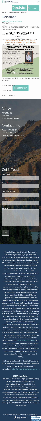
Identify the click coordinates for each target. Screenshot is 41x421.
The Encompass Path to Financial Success (19, 39)
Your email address (16, 191)
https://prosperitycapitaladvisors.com (25, 369)
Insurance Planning (25, 68)
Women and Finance (30, 54)
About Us (5, 22)
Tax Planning (7, 68)
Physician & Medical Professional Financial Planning (20, 79)
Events (12, 95)
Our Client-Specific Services (14, 73)
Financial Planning (10, 54)
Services (5, 49)
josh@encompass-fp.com (16, 135)
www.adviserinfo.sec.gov (26, 340)
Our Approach (8, 17)
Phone (12, 183)
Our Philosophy (8, 34)
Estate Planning (8, 85)
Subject (12, 200)
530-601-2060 (13, 130)
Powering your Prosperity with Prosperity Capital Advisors (20, 28)
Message (12, 208)
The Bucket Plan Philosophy (14, 44)
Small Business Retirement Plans (16, 64)
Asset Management (10, 59)
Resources (6, 90)
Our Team (23, 34)
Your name (13, 174)
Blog (4, 95)
